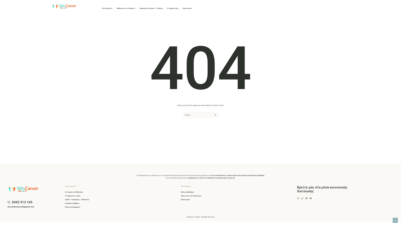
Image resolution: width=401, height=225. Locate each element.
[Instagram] (298, 198)
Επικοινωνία (185, 200)
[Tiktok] (302, 198)
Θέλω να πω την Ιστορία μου (191, 196)
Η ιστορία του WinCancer (74, 192)
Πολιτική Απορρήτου (72, 207)
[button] (113, 8)
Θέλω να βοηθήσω (187, 192)
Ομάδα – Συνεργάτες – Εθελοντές (77, 200)
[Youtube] (311, 198)
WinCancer (190, 217)
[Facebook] (306, 198)
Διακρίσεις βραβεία (72, 203)
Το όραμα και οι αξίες (72, 196)
